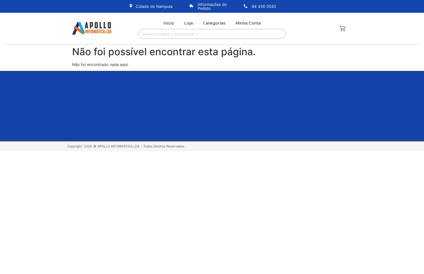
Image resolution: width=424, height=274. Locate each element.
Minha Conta (248, 23)
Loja (188, 23)
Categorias (214, 23)
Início (168, 23)
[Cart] (342, 28)
